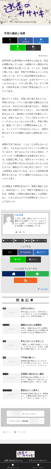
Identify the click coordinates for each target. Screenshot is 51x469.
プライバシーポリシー (38, 460)
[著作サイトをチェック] (16, 232)
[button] (33, 48)
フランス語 (9, 241)
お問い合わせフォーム (13, 460)
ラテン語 (20, 241)
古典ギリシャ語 (40, 241)
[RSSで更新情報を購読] (24, 232)
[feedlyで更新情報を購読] (20, 232)
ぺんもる (19, 214)
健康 (29, 241)
